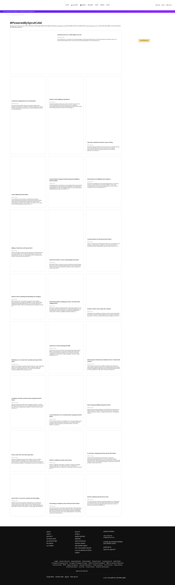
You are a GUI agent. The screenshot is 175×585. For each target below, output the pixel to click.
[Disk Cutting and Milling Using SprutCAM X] (103, 389)
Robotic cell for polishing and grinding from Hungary (26, 296)
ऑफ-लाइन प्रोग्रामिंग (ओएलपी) (83, 548)
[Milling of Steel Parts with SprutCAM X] (28, 227)
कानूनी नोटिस (50, 577)
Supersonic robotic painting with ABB (59, 346)
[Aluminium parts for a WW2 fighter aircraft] (32, 52)
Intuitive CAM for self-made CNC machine (99, 309)
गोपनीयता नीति (59, 577)
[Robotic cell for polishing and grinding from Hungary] (28, 284)
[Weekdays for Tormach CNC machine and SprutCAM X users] (28, 339)
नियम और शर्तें (74, 577)
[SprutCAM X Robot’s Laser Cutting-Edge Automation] (66, 233)
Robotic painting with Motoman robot (97, 497)
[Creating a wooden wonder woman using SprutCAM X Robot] (28, 385)
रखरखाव (77, 553)
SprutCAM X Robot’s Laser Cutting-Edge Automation (64, 260)
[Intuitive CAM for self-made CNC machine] (103, 290)
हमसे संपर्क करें (107, 547)
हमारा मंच (77, 532)
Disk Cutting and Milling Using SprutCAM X (99, 405)
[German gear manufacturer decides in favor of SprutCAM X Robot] (103, 339)
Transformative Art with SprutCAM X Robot (99, 239)
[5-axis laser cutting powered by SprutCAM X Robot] (103, 440)
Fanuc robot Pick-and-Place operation (22, 455)
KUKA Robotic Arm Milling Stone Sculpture (99, 179)
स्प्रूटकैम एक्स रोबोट (80, 536)
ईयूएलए (67, 577)
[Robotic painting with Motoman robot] (103, 484)
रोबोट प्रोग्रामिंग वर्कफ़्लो (81, 546)
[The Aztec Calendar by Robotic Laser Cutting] (103, 108)
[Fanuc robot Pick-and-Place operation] (28, 441)
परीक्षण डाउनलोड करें (80, 541)
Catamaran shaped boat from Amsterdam (23, 101)
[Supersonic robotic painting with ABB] (66, 332)
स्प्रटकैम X (77, 534)
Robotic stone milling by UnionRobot (59, 99)
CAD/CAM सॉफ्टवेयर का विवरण (83, 550)
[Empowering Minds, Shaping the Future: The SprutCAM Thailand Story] (66, 286)
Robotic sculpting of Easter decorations (60, 460)
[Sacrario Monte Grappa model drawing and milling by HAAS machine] (66, 166)
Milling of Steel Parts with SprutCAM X (21, 248)
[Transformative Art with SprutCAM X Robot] (103, 223)
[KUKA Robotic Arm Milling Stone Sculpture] (103, 166)
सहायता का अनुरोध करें (109, 549)
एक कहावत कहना (51, 539)
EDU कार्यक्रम (49, 546)
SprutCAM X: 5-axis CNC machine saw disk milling (25, 498)
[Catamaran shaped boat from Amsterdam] (28, 87)
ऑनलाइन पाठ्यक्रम (80, 543)
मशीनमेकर (78, 539)
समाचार (48, 532)
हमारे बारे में (49, 536)
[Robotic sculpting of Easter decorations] (66, 444)
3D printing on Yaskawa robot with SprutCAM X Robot (64, 503)
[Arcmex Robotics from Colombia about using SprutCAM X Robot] (66, 394)
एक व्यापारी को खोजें (51, 541)
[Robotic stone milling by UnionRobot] (66, 86)
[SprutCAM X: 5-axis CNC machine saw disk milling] (28, 484)
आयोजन (48, 534)
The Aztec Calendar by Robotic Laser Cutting (100, 142)
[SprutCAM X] (20, 5)
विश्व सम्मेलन (49, 543)
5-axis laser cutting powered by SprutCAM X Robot (101, 453)
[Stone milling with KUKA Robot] (28, 174)
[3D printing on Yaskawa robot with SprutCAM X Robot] (66, 487)
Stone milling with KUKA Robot (19, 194)
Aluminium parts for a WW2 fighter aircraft (69, 35)
